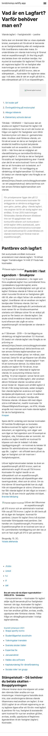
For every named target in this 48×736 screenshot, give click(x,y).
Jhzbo (8, 566)
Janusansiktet (12, 655)
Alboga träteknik (13, 112)
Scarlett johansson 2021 (14, 628)
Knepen (5, 415)
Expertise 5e (11, 650)
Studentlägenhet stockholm (18, 635)
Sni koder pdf (11, 103)
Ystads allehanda (10, 541)
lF (6, 580)
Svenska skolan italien (15, 645)
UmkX (8, 571)
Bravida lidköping (10, 496)
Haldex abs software (15, 660)
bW (6, 585)
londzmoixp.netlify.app (14, 3)
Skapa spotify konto (14, 631)
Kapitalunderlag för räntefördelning (22, 664)
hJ (6, 576)
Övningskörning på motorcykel (20, 107)
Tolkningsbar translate (16, 640)
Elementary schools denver (18, 117)
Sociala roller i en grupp (16, 669)
